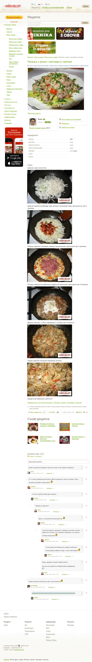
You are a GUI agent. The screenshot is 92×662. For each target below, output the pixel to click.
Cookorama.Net (18, 650)
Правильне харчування (14, 89)
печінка (30, 139)
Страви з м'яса (53, 65)
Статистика (50, 634)
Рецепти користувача (37, 128)
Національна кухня (10, 102)
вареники (37, 25)
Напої (9, 80)
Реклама (70, 625)
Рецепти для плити (68, 127)
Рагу (10, 59)
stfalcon (33, 486)
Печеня (11, 66)
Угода (48, 631)
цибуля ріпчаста (33, 145)
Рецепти (35, 8)
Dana (39, 510)
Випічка (9, 29)
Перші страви (11, 77)
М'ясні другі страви (15, 39)
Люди (69, 7)
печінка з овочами (65, 406)
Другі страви (11, 35)
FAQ (47, 628)
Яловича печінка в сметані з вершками (47, 425)
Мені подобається (36, 412)
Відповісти (49, 473)
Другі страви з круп (15, 48)
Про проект (50, 625)
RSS (28, 456)
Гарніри (9, 92)
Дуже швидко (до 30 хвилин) (71, 119)
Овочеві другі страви (16, 45)
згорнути (31, 456)
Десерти (9, 71)
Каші (8, 95)
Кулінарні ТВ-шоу (10, 114)
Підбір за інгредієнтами (53, 7)
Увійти (85, 6)
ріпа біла (31, 142)
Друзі (48, 637)
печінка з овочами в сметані (38, 406)
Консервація (11, 83)
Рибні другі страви (15, 42)
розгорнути (39, 456)
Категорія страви (10, 25)
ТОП (26, 634)
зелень (30, 156)
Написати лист (44, 119)
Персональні (30, 631)
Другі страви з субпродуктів (14, 62)
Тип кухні (7, 105)
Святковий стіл (9, 108)
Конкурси (7, 120)
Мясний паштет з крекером (78, 438)
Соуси (9, 86)
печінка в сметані (76, 406)
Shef (32, 471)
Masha (40, 119)
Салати (9, 74)
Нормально (65, 123)
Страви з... (8, 99)
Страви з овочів (83, 65)
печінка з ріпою (55, 406)
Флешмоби (8, 123)
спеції (30, 153)
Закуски (9, 32)
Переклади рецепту (34, 113)
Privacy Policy (51, 640)
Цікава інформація (10, 111)
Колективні (29, 628)
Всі (26, 625)
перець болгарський (35, 148)
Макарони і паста (15, 51)
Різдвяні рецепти (74, 65)
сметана (31, 151)
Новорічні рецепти (63, 65)
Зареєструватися (10, 617)
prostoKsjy (34, 585)
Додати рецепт (15, 17)
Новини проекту (9, 117)
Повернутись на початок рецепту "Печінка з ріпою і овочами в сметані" (54, 402)
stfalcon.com (24, 646)
